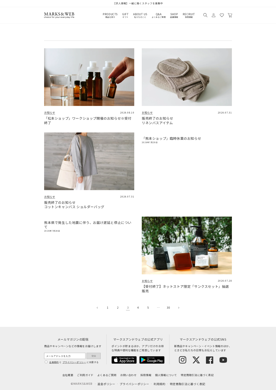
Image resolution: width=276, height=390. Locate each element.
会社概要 (67, 375)
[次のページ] (178, 308)
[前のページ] (97, 308)
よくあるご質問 (106, 375)
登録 (93, 356)
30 (168, 307)
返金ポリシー (106, 384)
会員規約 (54, 362)
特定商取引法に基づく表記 (197, 375)
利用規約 (159, 384)
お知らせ (49, 112)
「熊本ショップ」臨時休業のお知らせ (171, 138)
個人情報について (166, 375)
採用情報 (145, 375)
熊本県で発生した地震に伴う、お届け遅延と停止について (87, 224)
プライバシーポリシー (74, 362)
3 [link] (128, 307)
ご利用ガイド (85, 375)
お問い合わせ (128, 375)
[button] (205, 15)
